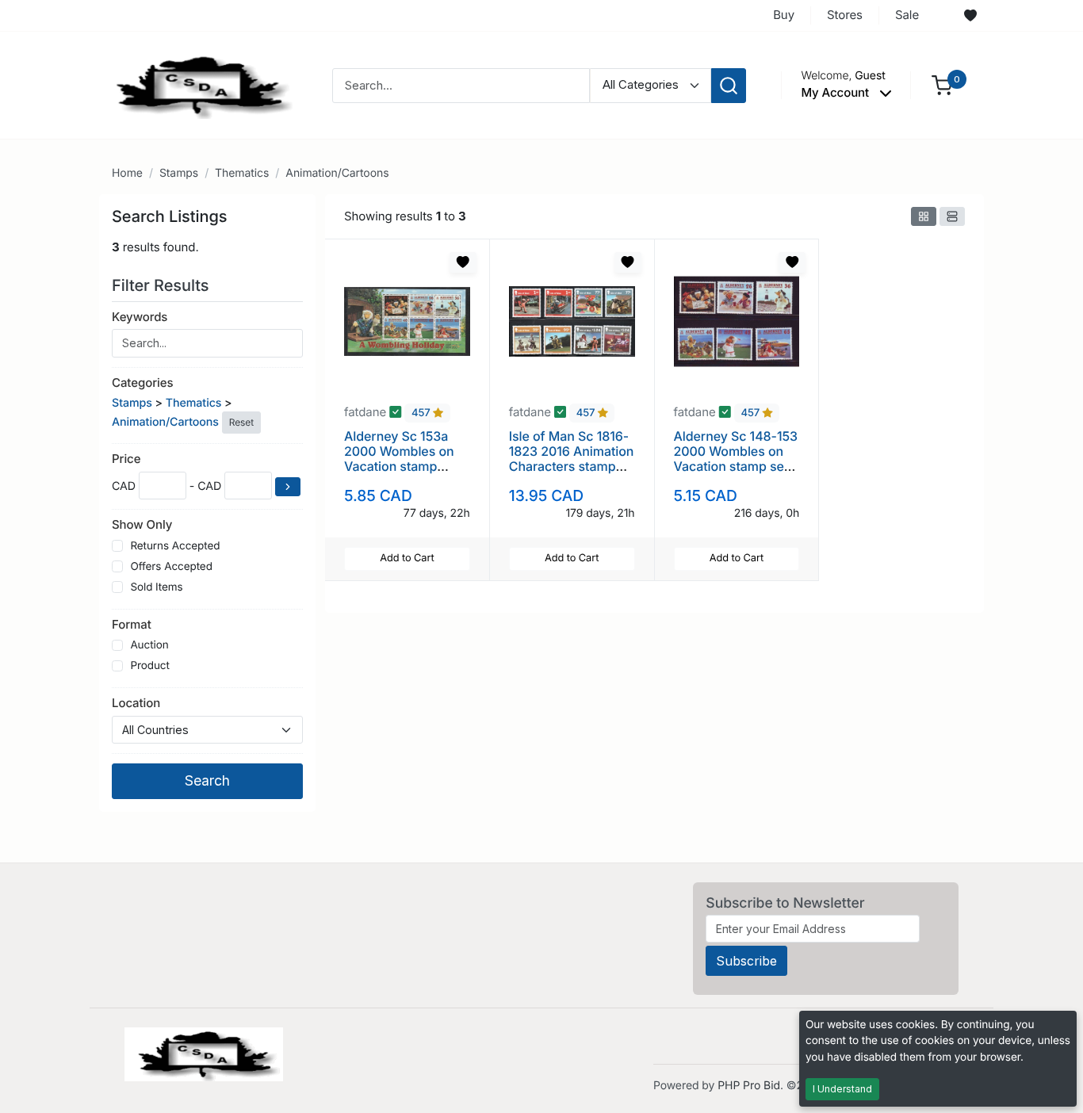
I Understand (842, 1089)
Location (136, 702)
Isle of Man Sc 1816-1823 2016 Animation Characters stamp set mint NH (571, 459)
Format (131, 624)
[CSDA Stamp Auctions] (198, 84)
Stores (845, 14)
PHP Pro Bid (749, 1085)
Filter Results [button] (162, 285)
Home (127, 173)
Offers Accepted (171, 566)
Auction (149, 645)
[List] (952, 216)
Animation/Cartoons (336, 173)
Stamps (178, 173)
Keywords (139, 316)
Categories (142, 382)
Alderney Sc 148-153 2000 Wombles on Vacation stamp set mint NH (736, 459)
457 (422, 413)
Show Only (142, 524)
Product (149, 666)
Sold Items (156, 587)
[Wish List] (970, 16)
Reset (241, 422)
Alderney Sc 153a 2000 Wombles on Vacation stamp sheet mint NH (399, 459)
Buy (783, 14)
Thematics (242, 173)
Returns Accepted (175, 546)
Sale (907, 14)
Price (126, 458)
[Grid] (923, 216)
